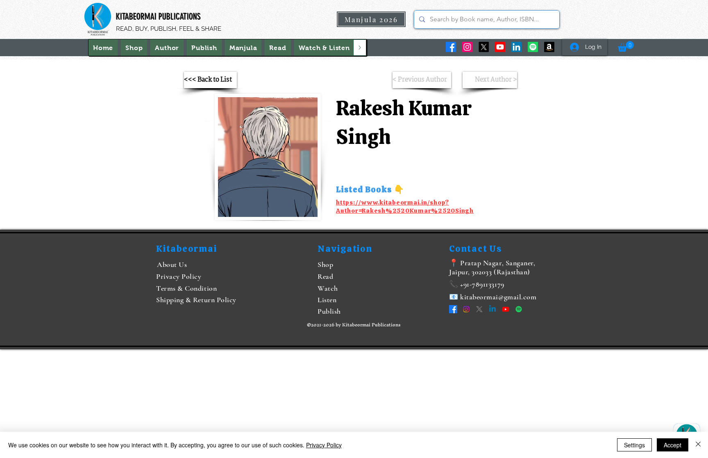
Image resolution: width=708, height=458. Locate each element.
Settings (634, 445)
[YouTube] (500, 47)
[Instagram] (467, 47)
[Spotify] (533, 47)
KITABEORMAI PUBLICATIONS (158, 16)
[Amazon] (549, 47)
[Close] (698, 444)
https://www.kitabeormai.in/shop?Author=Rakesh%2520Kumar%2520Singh (405, 206)
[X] (484, 47)
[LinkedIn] (516, 47)
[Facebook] (451, 47)
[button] (324, 47)
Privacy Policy (324, 445)
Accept (672, 445)
